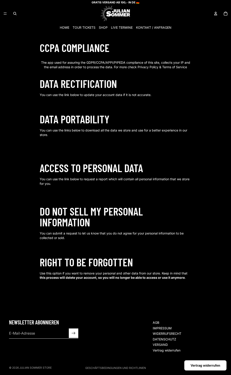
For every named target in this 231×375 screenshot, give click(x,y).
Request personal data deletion (64, 285)
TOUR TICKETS (84, 27)
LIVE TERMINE (122, 27)
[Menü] (5, 13)
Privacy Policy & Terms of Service (162, 67)
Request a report (55, 191)
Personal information (57, 147)
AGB (156, 322)
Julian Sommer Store (35, 367)
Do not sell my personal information (67, 245)
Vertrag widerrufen (166, 350)
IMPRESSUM (162, 328)
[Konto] (216, 14)
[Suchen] (15, 14)
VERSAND (160, 345)
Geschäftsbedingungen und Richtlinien (115, 368)
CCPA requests (54, 142)
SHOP (103, 27)
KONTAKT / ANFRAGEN (153, 27)
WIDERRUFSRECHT (167, 333)
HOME (64, 27)
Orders (48, 151)
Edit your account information (63, 102)
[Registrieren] (73, 333)
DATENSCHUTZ (164, 339)
